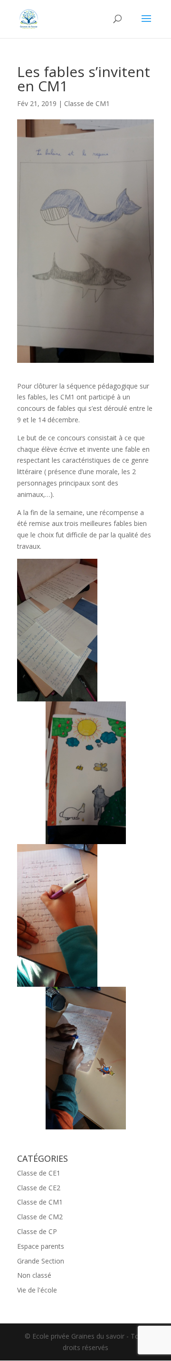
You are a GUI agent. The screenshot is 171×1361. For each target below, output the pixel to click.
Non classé (34, 1275)
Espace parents (40, 1246)
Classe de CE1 (38, 1172)
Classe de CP (37, 1231)
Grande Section (40, 1260)
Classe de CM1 (87, 103)
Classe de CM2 (40, 1216)
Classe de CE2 (38, 1187)
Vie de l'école (37, 1289)
